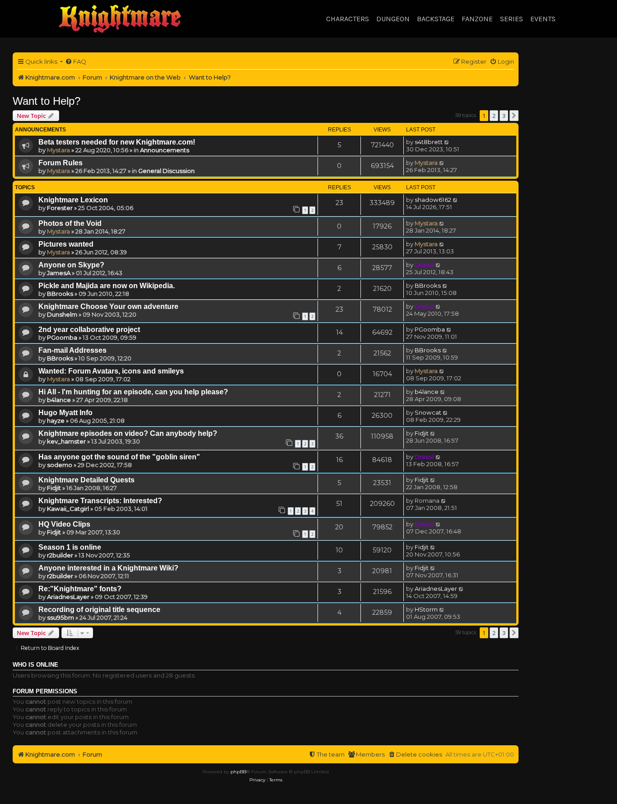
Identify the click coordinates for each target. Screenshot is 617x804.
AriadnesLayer (68, 596)
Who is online (35, 665)
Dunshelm (62, 314)
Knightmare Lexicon (73, 200)
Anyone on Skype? (71, 265)
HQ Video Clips (64, 524)
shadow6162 (433, 199)
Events (543, 18)
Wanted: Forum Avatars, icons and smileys (111, 371)
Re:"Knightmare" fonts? (80, 589)
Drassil (424, 264)
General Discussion (166, 170)
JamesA (58, 272)
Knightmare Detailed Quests (86, 480)
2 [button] (493, 116)
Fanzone (477, 18)
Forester (60, 207)
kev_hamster (66, 441)
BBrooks (60, 293)
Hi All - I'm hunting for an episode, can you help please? (133, 392)
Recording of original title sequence (99, 609)
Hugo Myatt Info (65, 412)
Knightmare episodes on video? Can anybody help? (127, 433)
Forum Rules (60, 163)
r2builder (60, 555)
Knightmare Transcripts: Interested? (100, 501)
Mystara (58, 150)
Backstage (435, 18)
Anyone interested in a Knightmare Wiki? (108, 568)
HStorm (426, 609)
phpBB (238, 772)
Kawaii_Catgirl (68, 508)
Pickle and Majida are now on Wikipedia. (106, 286)
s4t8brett (429, 141)
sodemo (59, 464)
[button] (514, 115)
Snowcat (428, 412)
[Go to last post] (447, 141)
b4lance (59, 399)
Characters (347, 18)
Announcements (164, 150)
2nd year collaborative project (89, 329)
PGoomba (62, 337)
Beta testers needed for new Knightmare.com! (116, 142)
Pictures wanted (65, 244)
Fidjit (422, 433)
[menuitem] (75, 61)
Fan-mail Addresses (72, 350)
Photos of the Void (70, 223)
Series (511, 18)
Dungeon (393, 18)
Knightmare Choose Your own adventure (108, 306)
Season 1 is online (69, 547)
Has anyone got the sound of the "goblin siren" (119, 457)
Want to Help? (46, 101)
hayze (56, 420)
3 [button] (503, 116)
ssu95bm (60, 617)
